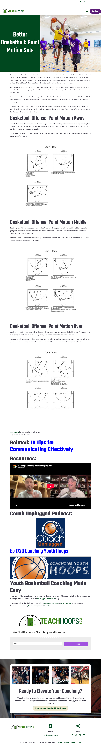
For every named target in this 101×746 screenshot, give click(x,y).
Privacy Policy (76, 742)
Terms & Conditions (63, 742)
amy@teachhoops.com (50, 735)
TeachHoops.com (66, 603)
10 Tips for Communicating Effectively (41, 446)
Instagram (37, 606)
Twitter (30, 606)
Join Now (95, 11)
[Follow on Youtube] (89, 4)
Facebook (24, 606)
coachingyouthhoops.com (46, 598)
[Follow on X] (84, 1)
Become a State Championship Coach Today (50, 708)
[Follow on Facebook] (80, 1)
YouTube (47, 606)
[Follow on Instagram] (88, 1)
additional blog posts (51, 603)
